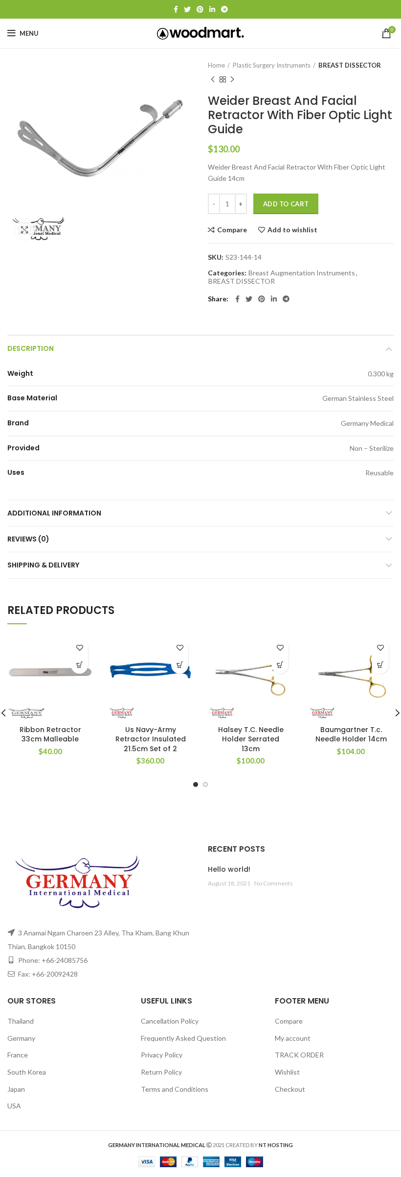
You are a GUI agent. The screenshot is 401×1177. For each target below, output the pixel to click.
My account (293, 1038)
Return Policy (161, 1072)
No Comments (273, 883)
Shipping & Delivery (43, 565)
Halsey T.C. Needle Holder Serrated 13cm (251, 739)
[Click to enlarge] (24, 230)
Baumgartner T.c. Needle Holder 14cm (351, 734)
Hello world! (229, 869)
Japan (16, 1089)
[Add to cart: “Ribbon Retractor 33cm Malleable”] (79, 665)
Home (216, 65)
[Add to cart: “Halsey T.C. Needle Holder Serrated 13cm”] (280, 665)
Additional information (54, 513)
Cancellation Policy (170, 1021)
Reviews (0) (28, 539)
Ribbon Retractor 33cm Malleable (50, 734)
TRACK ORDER (299, 1055)
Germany (21, 1038)
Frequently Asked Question (183, 1038)
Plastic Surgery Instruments (272, 65)
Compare (232, 229)
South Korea (26, 1072)
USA (14, 1106)
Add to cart (286, 204)
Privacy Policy (161, 1055)
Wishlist (287, 1072)
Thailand (20, 1021)
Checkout (290, 1089)
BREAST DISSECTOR (349, 65)
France (17, 1055)
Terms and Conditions (174, 1089)
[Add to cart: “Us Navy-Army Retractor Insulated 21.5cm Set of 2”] (179, 665)
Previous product (213, 79)
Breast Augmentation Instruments (301, 273)
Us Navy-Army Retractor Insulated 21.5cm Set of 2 (150, 739)
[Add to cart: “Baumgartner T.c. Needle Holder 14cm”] (380, 665)
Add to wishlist (292, 229)
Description (30, 348)
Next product (232, 79)
